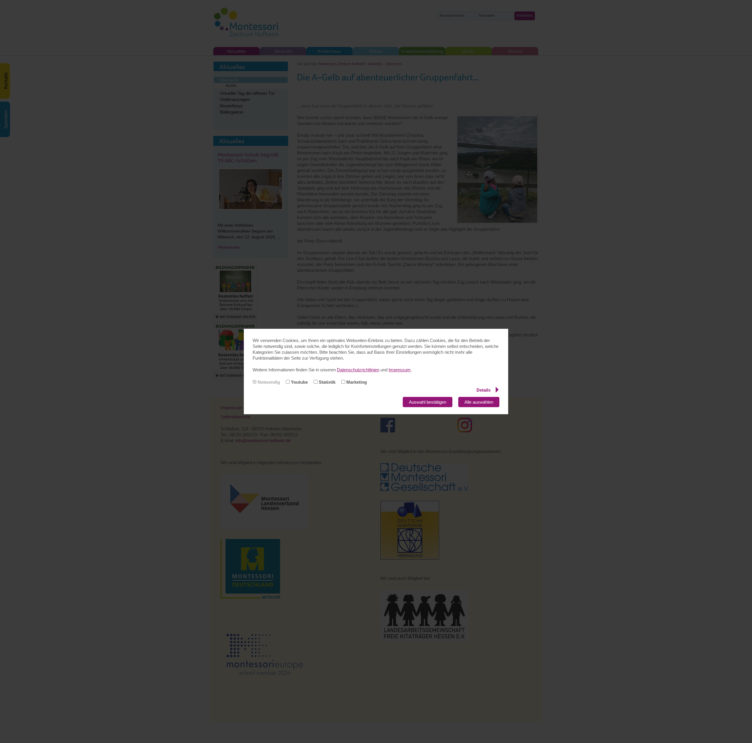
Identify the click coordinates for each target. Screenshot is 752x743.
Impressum (400, 369)
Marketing (356, 382)
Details (483, 389)
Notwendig (268, 382)
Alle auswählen (478, 402)
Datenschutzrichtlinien (358, 369)
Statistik (326, 382)
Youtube (299, 382)
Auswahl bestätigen (427, 402)
